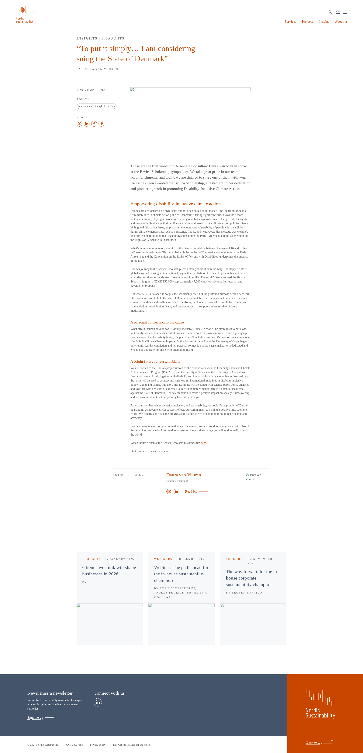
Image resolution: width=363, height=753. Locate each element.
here (203, 442)
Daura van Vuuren (101, 69)
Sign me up (35, 717)
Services (290, 21)
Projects (307, 21)
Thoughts (113, 38)
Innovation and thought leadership (96, 106)
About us (341, 21)
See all (251, 531)
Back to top (314, 742)
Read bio (191, 491)
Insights (324, 21)
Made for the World (139, 744)
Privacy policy (97, 744)
